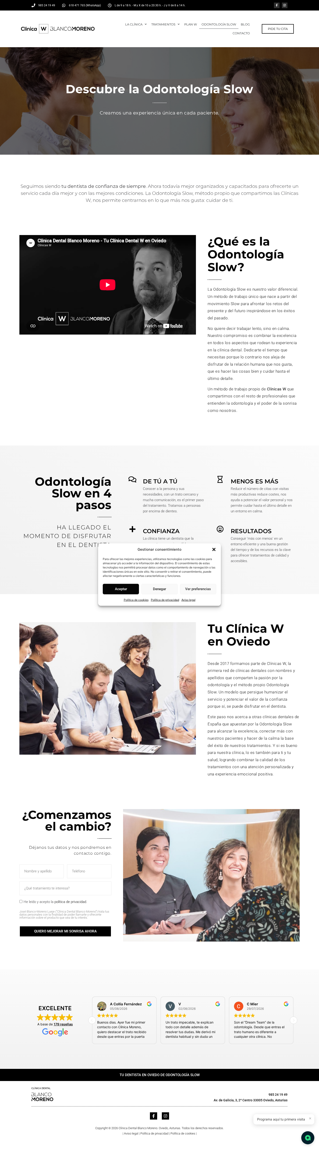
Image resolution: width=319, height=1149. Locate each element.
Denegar (159, 589)
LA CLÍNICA (133, 24)
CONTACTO (241, 33)
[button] (214, 549)
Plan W (190, 24)
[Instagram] (284, 5)
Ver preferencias (198, 589)
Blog (245, 24)
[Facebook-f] (277, 5)
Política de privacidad (165, 599)
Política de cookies (136, 599)
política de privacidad (70, 902)
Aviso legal (188, 599)
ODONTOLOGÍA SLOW (219, 24)
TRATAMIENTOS (163, 24)
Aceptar (121, 589)
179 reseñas (63, 1024)
